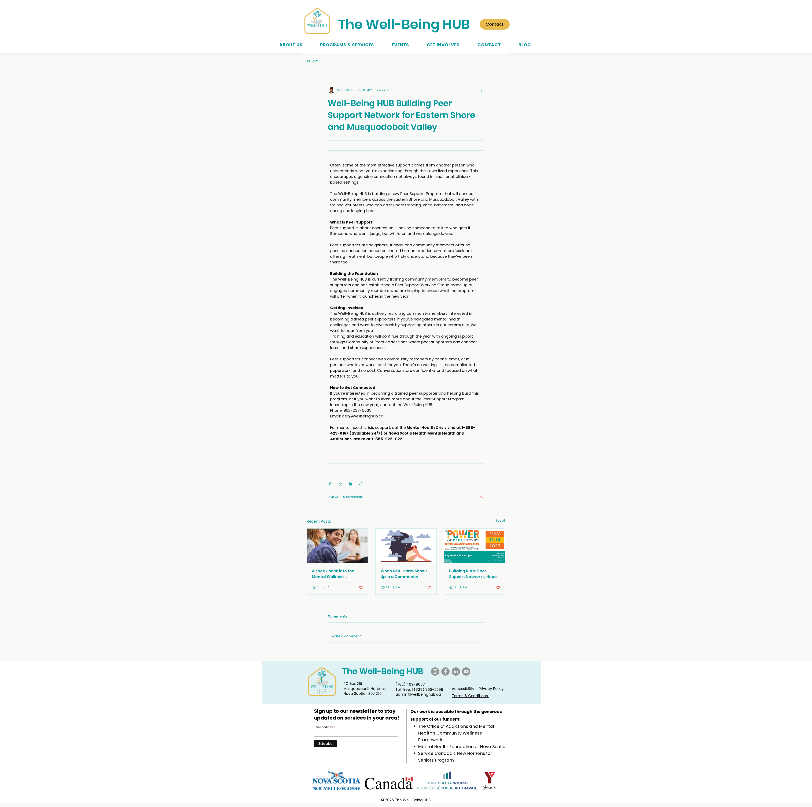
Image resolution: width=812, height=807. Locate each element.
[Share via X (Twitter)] (340, 484)
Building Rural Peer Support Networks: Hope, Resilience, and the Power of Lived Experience (474, 573)
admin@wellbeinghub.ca (418, 694)
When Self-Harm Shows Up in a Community (404, 573)
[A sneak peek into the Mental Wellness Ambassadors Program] (337, 546)
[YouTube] (466, 671)
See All (500, 520)
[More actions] (481, 90)
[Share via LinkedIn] (350, 484)
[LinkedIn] (456, 671)
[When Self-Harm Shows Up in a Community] (406, 546)
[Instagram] (435, 671)
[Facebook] (445, 671)
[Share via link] (361, 484)
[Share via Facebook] (330, 484)
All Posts (312, 61)
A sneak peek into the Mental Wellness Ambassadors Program (335, 573)
